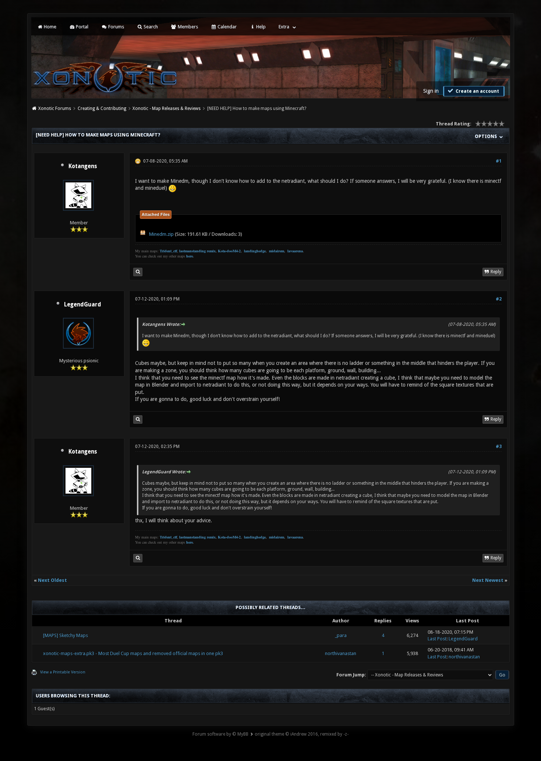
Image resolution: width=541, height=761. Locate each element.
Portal (81, 26)
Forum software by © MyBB (220, 734)
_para (341, 635)
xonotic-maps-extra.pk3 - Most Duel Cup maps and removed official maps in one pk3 (133, 653)
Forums (115, 26)
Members (187, 26)
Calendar (226, 26)
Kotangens (82, 166)
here (189, 256)
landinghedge (255, 250)
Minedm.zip (161, 234)
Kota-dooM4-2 (229, 250)
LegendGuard (82, 304)
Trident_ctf (168, 250)
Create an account (477, 91)
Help (260, 26)
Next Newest (487, 580)
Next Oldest (52, 580)
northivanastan (340, 653)
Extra (284, 26)
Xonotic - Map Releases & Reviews (166, 108)
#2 (499, 299)
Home (49, 26)
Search (150, 26)
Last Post (437, 638)
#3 (499, 446)
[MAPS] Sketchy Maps (65, 635)
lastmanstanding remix (197, 250)
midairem (276, 250)
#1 (499, 161)
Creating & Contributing (102, 108)
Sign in (431, 91)
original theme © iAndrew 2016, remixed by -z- (302, 734)
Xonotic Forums (54, 108)
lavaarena (295, 250)
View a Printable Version (62, 672)
